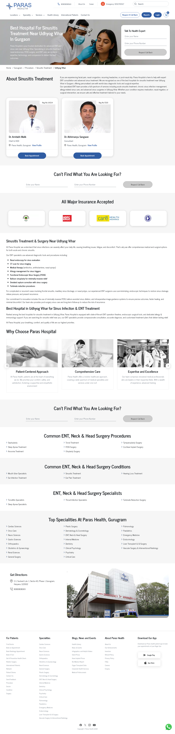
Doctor (8, 686)
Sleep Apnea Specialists (17, 504)
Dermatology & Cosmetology (77, 530)
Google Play (151, 655)
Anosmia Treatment (16, 451)
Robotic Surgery (11, 661)
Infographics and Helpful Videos (82, 651)
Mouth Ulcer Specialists (17, 473)
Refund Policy (109, 654)
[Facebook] (80, 725)
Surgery (8, 693)
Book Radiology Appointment (15, 651)
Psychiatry (70, 552)
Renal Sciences (14, 552)
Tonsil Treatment (72, 442)
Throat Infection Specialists (76, 499)
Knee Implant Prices (78, 658)
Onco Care (12, 530)
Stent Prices (76, 654)
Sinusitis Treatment (44, 67)
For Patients (12, 638)
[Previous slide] (6, 365)
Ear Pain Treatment (73, 477)
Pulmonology (128, 526)
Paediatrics (127, 530)
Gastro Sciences (14, 539)
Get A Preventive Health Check (16, 658)
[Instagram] (89, 725)
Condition (9, 689)
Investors (108, 651)
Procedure (29, 67)
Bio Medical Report (78, 661)
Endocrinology (129, 539)
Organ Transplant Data (79, 665)
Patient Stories (11, 672)
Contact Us (85, 14)
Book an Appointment (13, 647)
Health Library (53, 14)
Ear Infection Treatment (17, 477)
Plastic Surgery (72, 526)
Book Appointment (32, 155)
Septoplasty (12, 442)
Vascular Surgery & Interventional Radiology (140, 548)
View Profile (37, 145)
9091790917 (119, 4)
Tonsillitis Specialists (16, 499)
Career (91, 3)
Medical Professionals (79, 672)
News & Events (77, 647)
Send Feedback (11, 679)
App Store (151, 663)
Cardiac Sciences (14, 526)
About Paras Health (114, 638)
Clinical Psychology (73, 548)
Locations (14, 14)
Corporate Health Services (80, 668)
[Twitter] (85, 725)
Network (9, 668)
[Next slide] (168, 365)
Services (39, 14)
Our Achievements (111, 647)
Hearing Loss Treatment (132, 473)
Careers (107, 665)
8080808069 (66, 4)
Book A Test (10, 654)
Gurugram (18, 67)
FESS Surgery (71, 446)
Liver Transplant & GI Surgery (135, 543)
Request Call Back (145, 52)
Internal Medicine (72, 539)
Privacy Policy (109, 658)
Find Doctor (10, 644)
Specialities (44, 638)
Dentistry (69, 543)
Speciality (27, 14)
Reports (147, 14)
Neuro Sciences (14, 535)
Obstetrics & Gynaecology (18, 548)
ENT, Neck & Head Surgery (76, 535)
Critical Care (70, 556)
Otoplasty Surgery (73, 451)
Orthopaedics (13, 543)
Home (8, 67)
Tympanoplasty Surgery (132, 442)
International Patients (69, 14)
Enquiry (107, 668)
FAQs (106, 661)
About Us (81, 3)
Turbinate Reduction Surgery (134, 499)
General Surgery (14, 556)
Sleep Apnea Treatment (17, 446)
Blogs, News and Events (84, 638)
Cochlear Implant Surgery (133, 446)
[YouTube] (94, 725)
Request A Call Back (130, 14)
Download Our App (147, 638)
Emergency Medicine (131, 535)
